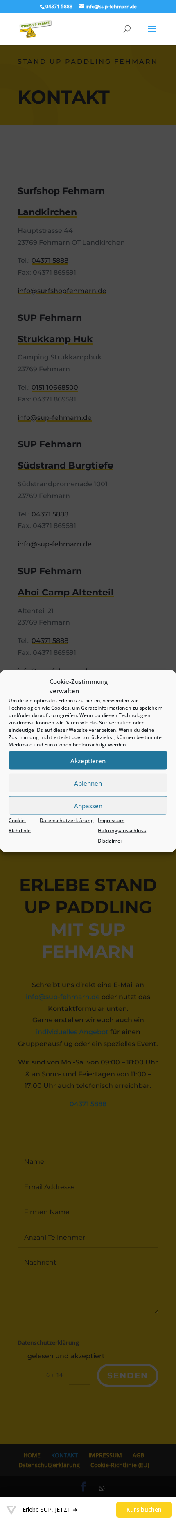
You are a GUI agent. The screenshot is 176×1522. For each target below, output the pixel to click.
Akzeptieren (88, 760)
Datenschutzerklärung (67, 820)
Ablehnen (88, 783)
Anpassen (88, 805)
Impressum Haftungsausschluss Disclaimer (122, 830)
